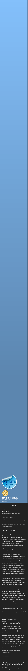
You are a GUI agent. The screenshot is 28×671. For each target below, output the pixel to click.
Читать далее (5, 656)
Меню (14, 505)
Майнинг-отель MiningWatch (11, 623)
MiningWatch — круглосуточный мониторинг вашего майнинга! (13, 664)
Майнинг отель (10, 497)
